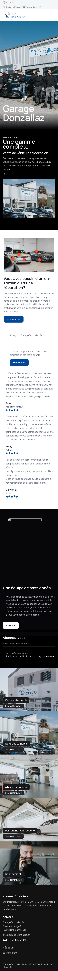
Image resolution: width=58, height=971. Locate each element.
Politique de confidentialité (19, 656)
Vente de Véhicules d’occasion (25, 153)
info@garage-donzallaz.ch (16, 934)
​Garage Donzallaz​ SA (13, 964)
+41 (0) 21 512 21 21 (14, 940)
